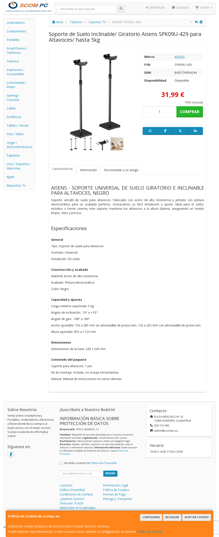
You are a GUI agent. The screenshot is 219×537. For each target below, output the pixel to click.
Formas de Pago (114, 494)
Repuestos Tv (16, 185)
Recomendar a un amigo (121, 170)
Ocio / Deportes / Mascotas (19, 166)
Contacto (182, 7)
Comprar (189, 111)
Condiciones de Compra (76, 494)
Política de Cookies (150, 532)
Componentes (16, 31)
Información (88, 170)
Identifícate (157, 7)
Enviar (110, 473)
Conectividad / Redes (16, 85)
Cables (11, 108)
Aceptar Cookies (197, 517)
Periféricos (14, 117)
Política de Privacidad (103, 463)
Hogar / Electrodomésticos (20, 145)
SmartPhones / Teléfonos (17, 50)
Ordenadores (16, 23)
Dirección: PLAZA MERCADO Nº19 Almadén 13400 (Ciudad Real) (77, 507)
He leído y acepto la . (90, 463)
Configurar (151, 517)
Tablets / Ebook (17, 125)
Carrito (204, 7)
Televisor (13, 61)
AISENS (180, 57)
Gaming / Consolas (13, 97)
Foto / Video (15, 134)
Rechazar (172, 517)
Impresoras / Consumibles (15, 72)
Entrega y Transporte (117, 499)
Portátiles (13, 40)
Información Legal (115, 485)
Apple (10, 177)
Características (62, 169)
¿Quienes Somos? (72, 499)
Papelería (13, 155)
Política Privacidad (72, 490)
